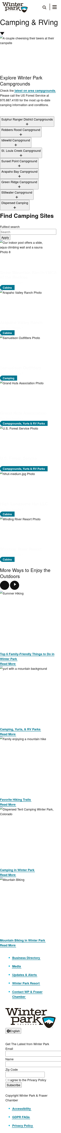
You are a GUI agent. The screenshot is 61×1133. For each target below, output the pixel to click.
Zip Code (11, 1069)
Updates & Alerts (24, 975)
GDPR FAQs (21, 1117)
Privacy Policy (22, 1125)
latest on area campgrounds (35, 90)
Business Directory (26, 958)
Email (9, 1048)
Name (9, 1059)
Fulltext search (10, 226)
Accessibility (21, 1108)
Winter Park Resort (26, 983)
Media (16, 966)
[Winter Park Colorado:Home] (15, 7)
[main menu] (54, 7)
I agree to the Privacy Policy (27, 1080)
